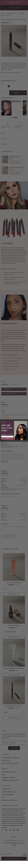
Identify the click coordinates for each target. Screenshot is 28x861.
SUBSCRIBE (7, 438)
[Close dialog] (26, 421)
